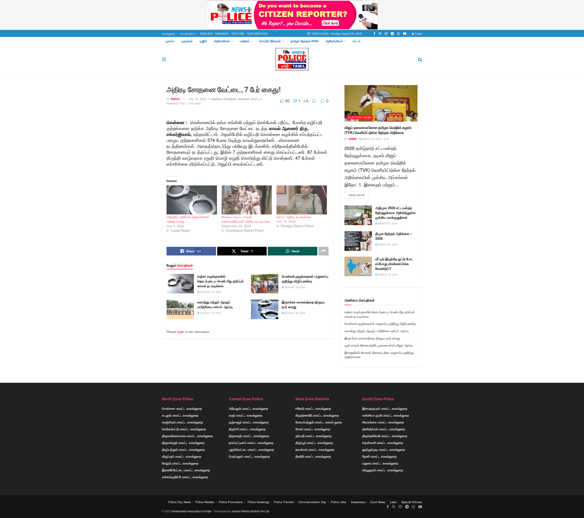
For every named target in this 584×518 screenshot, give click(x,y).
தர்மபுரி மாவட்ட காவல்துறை (313, 435)
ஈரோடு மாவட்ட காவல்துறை (313, 408)
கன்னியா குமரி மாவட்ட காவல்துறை (385, 415)
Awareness (358, 502)
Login (418, 33)
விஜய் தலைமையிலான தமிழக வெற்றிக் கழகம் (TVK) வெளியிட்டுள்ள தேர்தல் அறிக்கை (378, 130)
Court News (377, 502)
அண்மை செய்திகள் (224, 98)
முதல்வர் (187, 41)
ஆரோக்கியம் (334, 41)
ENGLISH (206, 33)
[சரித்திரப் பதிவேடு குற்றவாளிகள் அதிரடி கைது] (192, 199)
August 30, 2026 (210, 292)
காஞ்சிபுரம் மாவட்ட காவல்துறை (182, 422)
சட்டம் (356, 41)
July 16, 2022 (197, 98)
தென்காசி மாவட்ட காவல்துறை (382, 442)
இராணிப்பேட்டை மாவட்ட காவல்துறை (186, 470)
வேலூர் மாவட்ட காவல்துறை (180, 463)
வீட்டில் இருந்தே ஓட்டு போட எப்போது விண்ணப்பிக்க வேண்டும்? (394, 263)
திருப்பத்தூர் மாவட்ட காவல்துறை (183, 449)
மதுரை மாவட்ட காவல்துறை (380, 463)
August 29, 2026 (294, 287)
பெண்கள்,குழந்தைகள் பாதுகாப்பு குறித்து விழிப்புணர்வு (305, 279)
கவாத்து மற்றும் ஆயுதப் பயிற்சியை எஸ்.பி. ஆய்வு (215, 304)
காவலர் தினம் (187, 33)
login (180, 331)
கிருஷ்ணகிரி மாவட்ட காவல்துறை (317, 415)
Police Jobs (338, 502)
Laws (393, 502)
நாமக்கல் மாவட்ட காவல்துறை (314, 449)
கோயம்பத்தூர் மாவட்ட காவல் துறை (318, 422)
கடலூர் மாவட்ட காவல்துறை (180, 415)
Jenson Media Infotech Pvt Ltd (250, 511)
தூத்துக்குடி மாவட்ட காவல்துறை (383, 449)
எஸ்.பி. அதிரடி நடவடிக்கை (293, 216)
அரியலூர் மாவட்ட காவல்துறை (248, 408)
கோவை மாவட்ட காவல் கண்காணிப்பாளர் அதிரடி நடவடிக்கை (246, 219)
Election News (360, 117)
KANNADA (222, 33)
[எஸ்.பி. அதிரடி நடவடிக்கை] (301, 199)
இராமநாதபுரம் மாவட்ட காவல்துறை (384, 408)
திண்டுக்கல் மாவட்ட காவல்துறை (383, 429)
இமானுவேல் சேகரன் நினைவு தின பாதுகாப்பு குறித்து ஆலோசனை (379, 354)
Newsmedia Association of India (191, 511)
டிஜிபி (203, 41)
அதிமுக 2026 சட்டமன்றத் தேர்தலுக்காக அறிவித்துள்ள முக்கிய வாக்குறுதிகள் (395, 212)
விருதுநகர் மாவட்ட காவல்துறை (382, 470)
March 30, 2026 (371, 139)
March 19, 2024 (387, 274)
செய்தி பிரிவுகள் (270, 41)
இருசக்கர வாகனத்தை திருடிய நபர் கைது (303, 304)
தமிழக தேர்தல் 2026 (304, 41)
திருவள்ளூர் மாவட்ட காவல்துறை (183, 442)
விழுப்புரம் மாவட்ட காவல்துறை (181, 456)
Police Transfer (284, 502)
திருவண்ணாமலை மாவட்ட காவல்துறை (187, 435)
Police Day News (179, 502)
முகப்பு (170, 41)
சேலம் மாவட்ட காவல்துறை (312, 429)
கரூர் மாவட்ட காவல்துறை (245, 415)
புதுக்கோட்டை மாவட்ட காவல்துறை (251, 449)
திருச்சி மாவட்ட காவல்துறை (247, 429)
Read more (357, 195)
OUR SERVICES (257, 33)
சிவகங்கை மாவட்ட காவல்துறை (383, 422)
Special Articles (411, 502)
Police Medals (205, 502)
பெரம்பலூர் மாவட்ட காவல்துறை (249, 456)
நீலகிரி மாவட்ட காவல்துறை (313, 456)
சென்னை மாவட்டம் (250, 98)
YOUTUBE (237, 33)
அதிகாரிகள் (222, 41)
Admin (175, 98)
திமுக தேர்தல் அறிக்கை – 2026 (393, 236)
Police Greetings (258, 502)
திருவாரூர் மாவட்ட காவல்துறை (249, 435)
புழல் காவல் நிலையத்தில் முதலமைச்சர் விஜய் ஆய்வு (378, 345)
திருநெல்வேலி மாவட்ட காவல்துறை (384, 435)
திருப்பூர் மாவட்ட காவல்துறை (314, 442)
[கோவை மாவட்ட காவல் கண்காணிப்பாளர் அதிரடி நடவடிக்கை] (247, 199)
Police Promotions (231, 502)
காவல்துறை (168, 33)
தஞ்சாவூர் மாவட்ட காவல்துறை (249, 422)
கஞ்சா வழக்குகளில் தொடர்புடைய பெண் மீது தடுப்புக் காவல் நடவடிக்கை (220, 281)
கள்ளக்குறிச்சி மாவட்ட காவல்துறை (185, 476)
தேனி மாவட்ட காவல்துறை (379, 456)
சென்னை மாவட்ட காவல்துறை (182, 408)
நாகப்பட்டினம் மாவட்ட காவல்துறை (251, 442)
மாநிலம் (245, 41)
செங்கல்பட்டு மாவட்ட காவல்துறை (184, 429)
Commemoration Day (312, 502)
